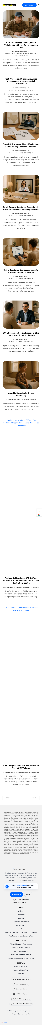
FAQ (20, 929)
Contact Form (24, 902)
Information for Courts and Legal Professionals (21, 932)
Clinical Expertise (30, 400)
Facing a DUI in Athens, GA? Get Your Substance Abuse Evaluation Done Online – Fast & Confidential (21, 580)
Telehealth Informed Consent (21, 955)
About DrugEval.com (21, 966)
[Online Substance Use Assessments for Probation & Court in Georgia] (21, 252)
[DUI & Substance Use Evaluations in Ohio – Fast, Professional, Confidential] (21, 315)
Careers (21, 974)
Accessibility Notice (21, 951)
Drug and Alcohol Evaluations (18, 54)
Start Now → (16, 894)
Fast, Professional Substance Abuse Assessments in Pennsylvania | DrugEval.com (21, 81)
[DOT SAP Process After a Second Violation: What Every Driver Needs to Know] (21, 24)
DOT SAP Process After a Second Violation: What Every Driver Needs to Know (21, 45)
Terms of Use (16, 853)
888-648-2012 (23, 900)
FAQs (28, 894)
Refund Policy (34, 833)
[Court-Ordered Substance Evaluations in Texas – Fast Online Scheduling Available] (21, 189)
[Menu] (38, 5)
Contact (21, 918)
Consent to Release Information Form (21, 958)
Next (34, 798)
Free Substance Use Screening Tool (21, 936)
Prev (7, 798)
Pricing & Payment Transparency (21, 944)
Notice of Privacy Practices (21, 948)
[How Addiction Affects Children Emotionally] (21, 375)
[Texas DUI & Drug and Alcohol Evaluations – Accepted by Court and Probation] (21, 126)
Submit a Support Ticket (21, 922)
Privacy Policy (25, 853)
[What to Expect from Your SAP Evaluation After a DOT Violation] (21, 683)
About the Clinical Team (21, 970)
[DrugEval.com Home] (21, 869)
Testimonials (21, 915)
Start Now (29, 5)
